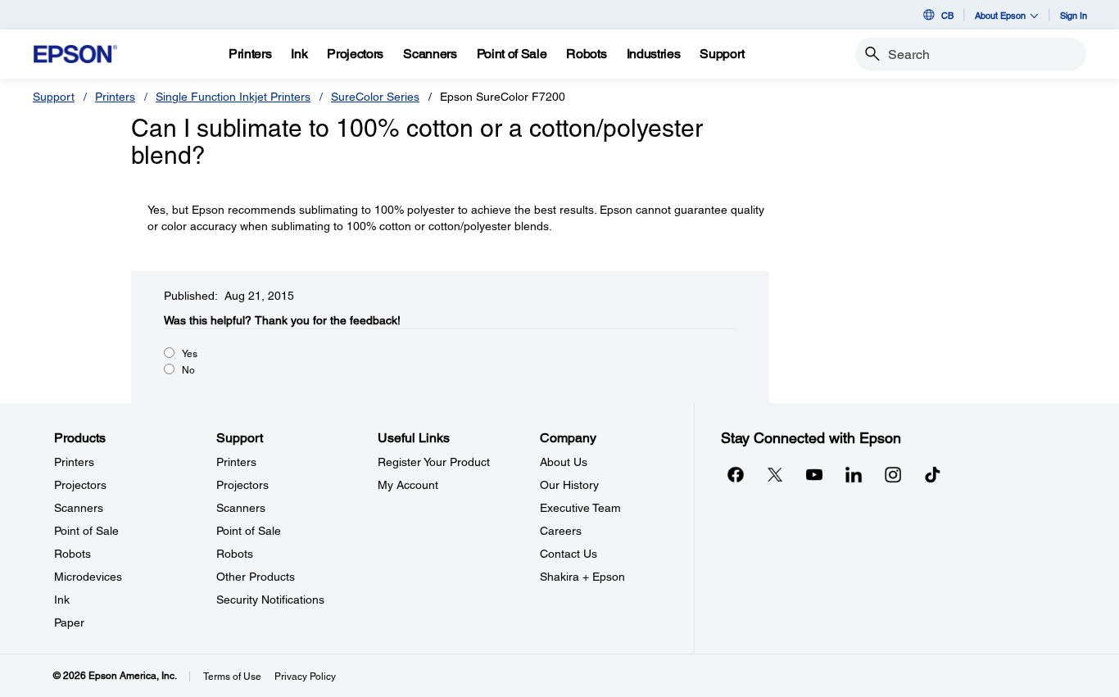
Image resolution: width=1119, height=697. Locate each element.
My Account (408, 484)
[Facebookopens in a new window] (735, 474)
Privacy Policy (305, 676)
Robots (72, 553)
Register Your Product (434, 461)
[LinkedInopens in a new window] (853, 474)
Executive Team (580, 507)
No (188, 370)
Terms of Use (232, 676)
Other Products (255, 576)
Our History (569, 484)
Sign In (1073, 15)
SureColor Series (375, 96)
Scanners (78, 507)
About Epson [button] (1000, 15)
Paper (69, 622)
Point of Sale (86, 530)
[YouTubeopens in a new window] (814, 474)
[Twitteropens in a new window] (775, 474)
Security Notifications (270, 599)
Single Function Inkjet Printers (233, 96)
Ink (62, 599)
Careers (561, 530)
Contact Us (568, 553)
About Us (563, 461)
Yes (189, 354)
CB (947, 15)
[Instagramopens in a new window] (893, 474)
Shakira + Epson (582, 576)
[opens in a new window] (932, 474)
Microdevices (88, 576)
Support (54, 96)
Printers (115, 96)
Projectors (80, 484)
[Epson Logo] (75, 54)
